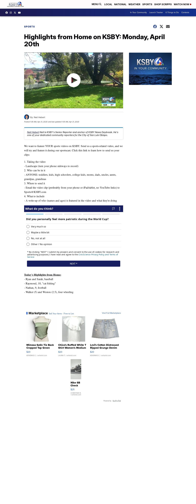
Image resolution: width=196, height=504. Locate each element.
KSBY (16, 13)
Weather (134, 4)
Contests (185, 12)
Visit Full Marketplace (111, 313)
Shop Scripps (163, 4)
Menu (95, 4)
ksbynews (7, 13)
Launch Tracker (156, 12)
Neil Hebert (33, 132)
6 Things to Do (172, 12)
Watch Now (182, 4)
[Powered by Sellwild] (116, 401)
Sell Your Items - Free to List (61, 314)
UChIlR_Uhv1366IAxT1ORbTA (20, 13)
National (120, 4)
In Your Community (138, 12)
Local (108, 4)
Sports (147, 4)
